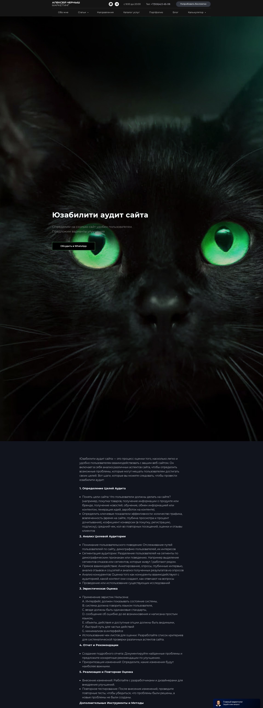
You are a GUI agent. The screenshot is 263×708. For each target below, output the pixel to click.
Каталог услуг (131, 12)
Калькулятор (196, 12)
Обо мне (63, 12)
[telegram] (117, 4)
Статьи (82, 12)
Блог (175, 12)
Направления (105, 12)
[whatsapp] (111, 4)
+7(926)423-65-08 (160, 4)
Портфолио (156, 12)
